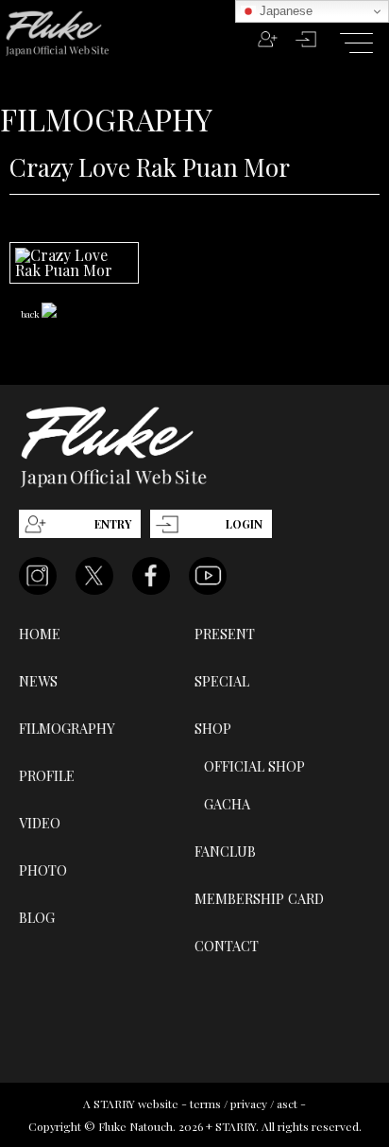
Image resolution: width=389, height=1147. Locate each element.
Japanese (284, 11)
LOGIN (244, 523)
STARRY (114, 1103)
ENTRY (112, 523)
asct (287, 1103)
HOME (39, 633)
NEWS (38, 680)
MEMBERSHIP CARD (259, 898)
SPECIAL (221, 680)
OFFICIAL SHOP (254, 765)
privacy (248, 1103)
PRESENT (224, 633)
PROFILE (47, 775)
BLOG (37, 917)
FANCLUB (225, 851)
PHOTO (43, 869)
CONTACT (226, 945)
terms (205, 1103)
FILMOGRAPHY (67, 728)
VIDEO (39, 822)
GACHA (227, 803)
